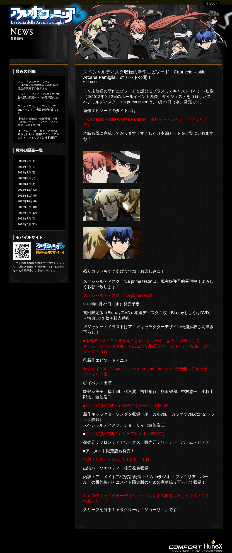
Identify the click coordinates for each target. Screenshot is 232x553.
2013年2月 (24, 178)
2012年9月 (24, 207)
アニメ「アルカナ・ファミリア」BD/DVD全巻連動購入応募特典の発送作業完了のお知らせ (38, 85)
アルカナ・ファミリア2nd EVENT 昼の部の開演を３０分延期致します (40, 97)
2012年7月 (24, 218)
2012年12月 (25, 189)
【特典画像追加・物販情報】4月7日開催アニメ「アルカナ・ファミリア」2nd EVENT (38, 122)
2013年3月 (24, 172)
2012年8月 (24, 212)
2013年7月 (24, 161)
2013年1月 (24, 184)
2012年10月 (25, 201)
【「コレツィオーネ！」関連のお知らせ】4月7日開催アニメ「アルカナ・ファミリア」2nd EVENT (38, 134)
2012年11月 (25, 195)
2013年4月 (24, 166)
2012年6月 (24, 224)
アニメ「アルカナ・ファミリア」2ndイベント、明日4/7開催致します (38, 109)
